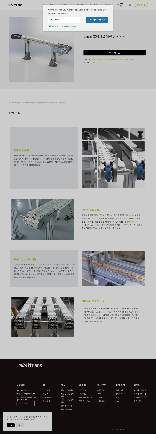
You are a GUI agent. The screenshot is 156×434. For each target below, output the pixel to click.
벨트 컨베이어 (66, 406)
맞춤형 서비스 (84, 401)
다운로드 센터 (48, 397)
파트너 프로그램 (140, 394)
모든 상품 (46, 390)
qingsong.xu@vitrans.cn (25, 394)
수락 (10, 425)
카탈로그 (100, 397)
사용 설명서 (101, 401)
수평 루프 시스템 (85, 397)
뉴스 (117, 401)
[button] (121, 4)
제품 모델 (101, 390)
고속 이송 (83, 394)
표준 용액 (83, 390)
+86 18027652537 (23, 390)
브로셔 (99, 394)
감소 (20, 425)
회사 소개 (46, 401)
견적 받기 (140, 5)
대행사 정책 (138, 397)
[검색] (130, 5)
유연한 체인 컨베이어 (101, 59)
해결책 (45, 394)
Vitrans (93, 63)
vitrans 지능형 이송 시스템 (122, 59)
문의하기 (119, 394)
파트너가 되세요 (140, 390)
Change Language (97, 19)
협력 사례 (137, 401)
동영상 (118, 397)
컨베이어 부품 (66, 409)
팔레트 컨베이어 (67, 390)
